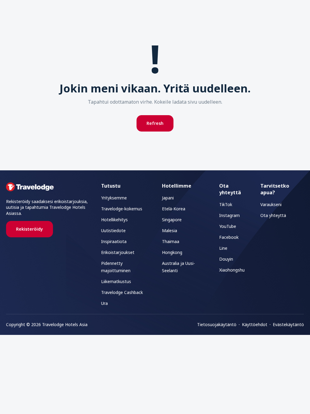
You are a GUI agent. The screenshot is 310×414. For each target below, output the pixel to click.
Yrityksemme (114, 198)
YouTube (227, 226)
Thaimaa (170, 241)
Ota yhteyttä (273, 215)
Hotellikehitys (114, 219)
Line (223, 248)
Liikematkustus (116, 281)
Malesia (169, 230)
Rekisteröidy (29, 229)
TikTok (225, 204)
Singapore (172, 219)
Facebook (229, 237)
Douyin (226, 259)
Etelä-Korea (173, 209)
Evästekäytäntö (288, 324)
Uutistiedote (113, 230)
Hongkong (172, 252)
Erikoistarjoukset (117, 252)
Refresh (155, 123)
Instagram (229, 215)
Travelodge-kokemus (121, 209)
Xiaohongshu (232, 270)
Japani (168, 198)
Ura (104, 303)
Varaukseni (271, 204)
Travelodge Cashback (122, 292)
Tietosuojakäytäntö (216, 324)
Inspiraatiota (114, 241)
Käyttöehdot (254, 324)
